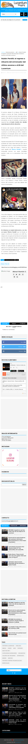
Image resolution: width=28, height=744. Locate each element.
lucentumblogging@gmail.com (10, 521)
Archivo (23, 525)
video (9, 648)
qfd (16, 52)
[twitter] (15, 673)
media (4, 648)
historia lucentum (22, 19)
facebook (22, 323)
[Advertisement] (14, 37)
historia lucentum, (19, 72)
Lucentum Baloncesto (7, 438)
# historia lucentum (9, 260)
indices (10, 658)
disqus (14, 323)
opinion (20, 648)
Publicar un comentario (8, 329)
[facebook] (12, 673)
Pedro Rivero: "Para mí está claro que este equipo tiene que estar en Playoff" (17, 556)
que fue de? (6, 650)
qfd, (25, 72)
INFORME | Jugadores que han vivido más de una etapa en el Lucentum (16, 531)
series (4, 658)
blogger (5, 323)
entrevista (20, 655)
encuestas (22, 653)
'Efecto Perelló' (16, 149)
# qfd (17, 260)
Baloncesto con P (6, 439)
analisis (18, 645)
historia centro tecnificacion (12, 660)
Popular (14, 525)
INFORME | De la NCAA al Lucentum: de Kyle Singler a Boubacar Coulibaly (16, 621)
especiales (5, 663)
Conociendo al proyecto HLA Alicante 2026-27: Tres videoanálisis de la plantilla (16, 548)
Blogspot (18, 742)
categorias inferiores (9, 653)
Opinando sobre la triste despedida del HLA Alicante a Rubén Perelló (16, 563)
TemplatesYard (19, 740)
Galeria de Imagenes (8, 655)
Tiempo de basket (6, 440)
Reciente (5, 525)
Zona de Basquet (6, 436)
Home (2, 52)
